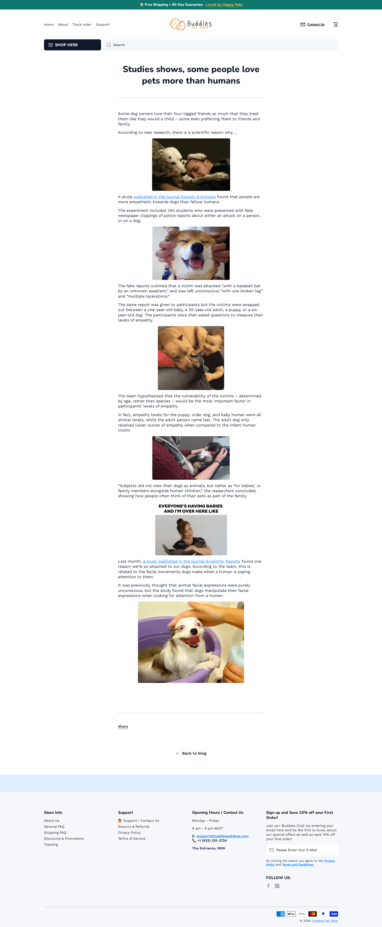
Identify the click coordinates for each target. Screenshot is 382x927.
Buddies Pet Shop (325, 920)
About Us (51, 821)
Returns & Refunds (133, 827)
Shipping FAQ (55, 833)
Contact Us (316, 24)
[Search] (107, 44)
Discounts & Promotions (64, 839)
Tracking (51, 845)
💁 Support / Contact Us (138, 821)
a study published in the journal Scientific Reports (191, 561)
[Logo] (191, 24)
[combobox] (220, 44)
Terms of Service (131, 839)
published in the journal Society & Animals (175, 196)
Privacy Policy (129, 833)
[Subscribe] (332, 850)
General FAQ (54, 827)
